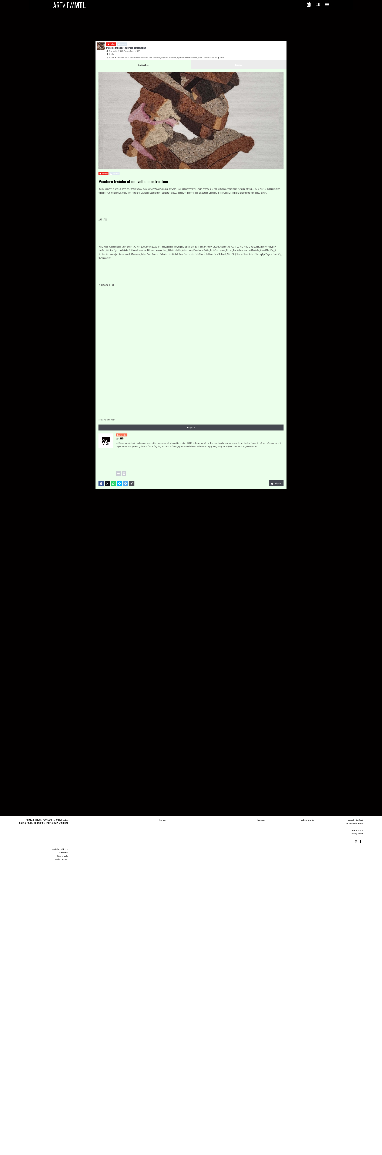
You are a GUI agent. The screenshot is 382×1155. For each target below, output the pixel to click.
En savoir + (191, 427)
